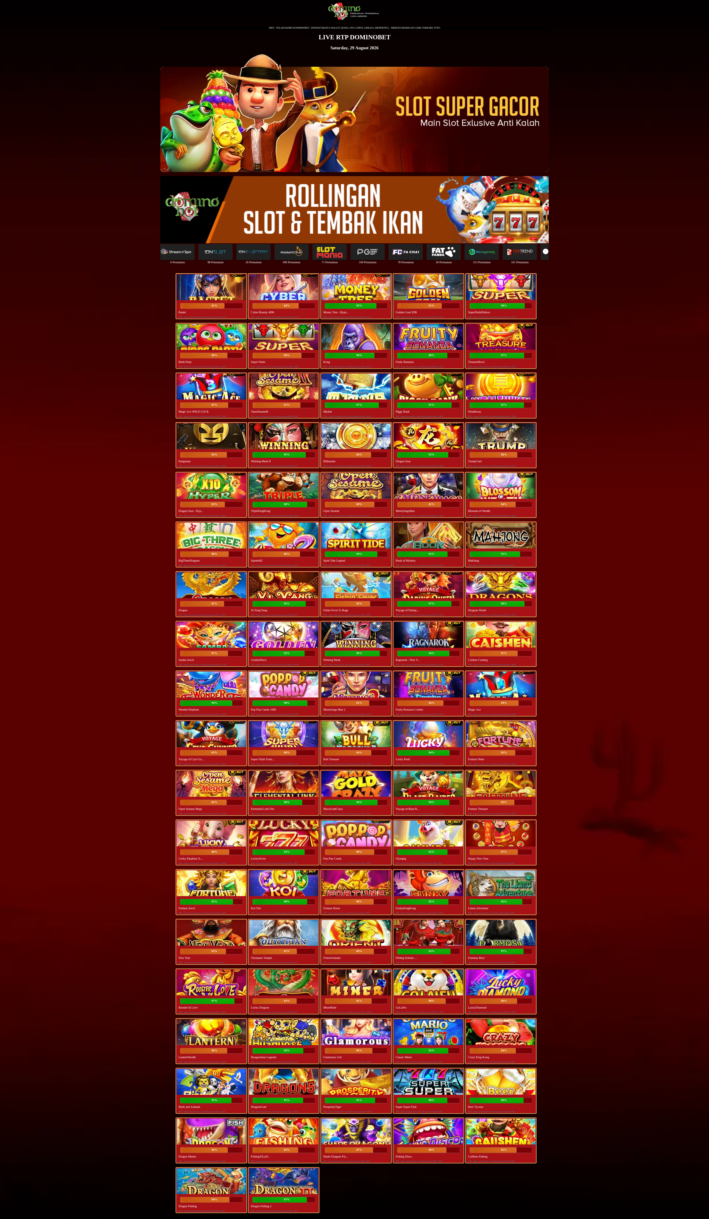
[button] (545, 251)
